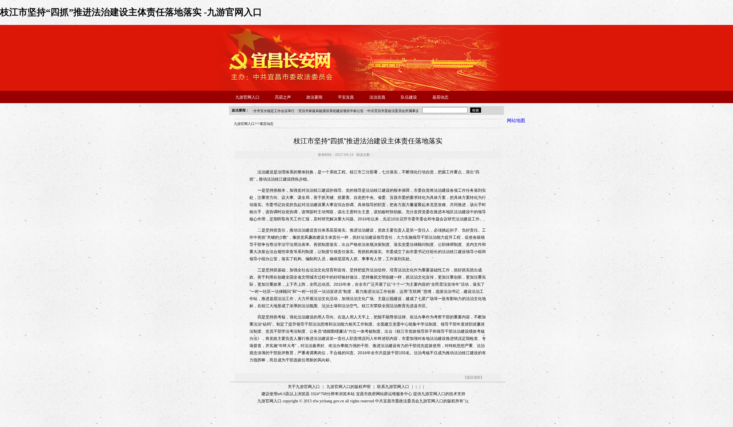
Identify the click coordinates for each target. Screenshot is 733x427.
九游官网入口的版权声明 (348, 387)
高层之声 (283, 97)
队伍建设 (409, 97)
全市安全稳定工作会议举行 (274, 111)
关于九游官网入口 (304, 387)
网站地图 (516, 120)
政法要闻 (314, 97)
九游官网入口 (247, 97)
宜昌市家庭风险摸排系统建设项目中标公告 (331, 111)
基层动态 (440, 97)
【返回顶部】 (473, 377)
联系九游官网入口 (393, 387)
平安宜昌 (346, 97)
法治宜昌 (377, 97)
